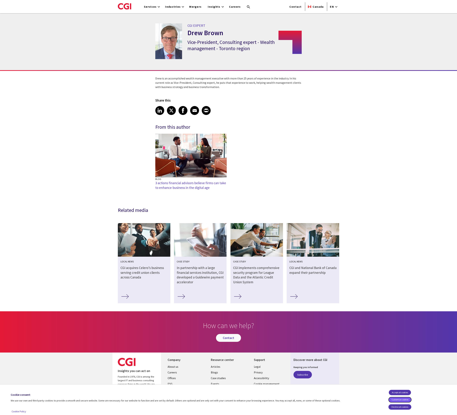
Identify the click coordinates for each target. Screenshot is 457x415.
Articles (215, 366)
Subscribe (302, 374)
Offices (172, 378)
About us (173, 366)
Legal (257, 366)
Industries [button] (173, 6)
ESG (170, 384)
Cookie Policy (19, 411)
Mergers (195, 6)
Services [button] (150, 6)
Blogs (214, 372)
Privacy (258, 372)
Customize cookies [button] (399, 399)
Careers (235, 6)
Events (215, 384)
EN (332, 6)
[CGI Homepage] (124, 6)
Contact (295, 6)
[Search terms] (248, 7)
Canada (318, 6)
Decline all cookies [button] (399, 407)
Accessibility (261, 378)
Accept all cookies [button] (400, 392)
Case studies (218, 378)
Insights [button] (214, 6)
